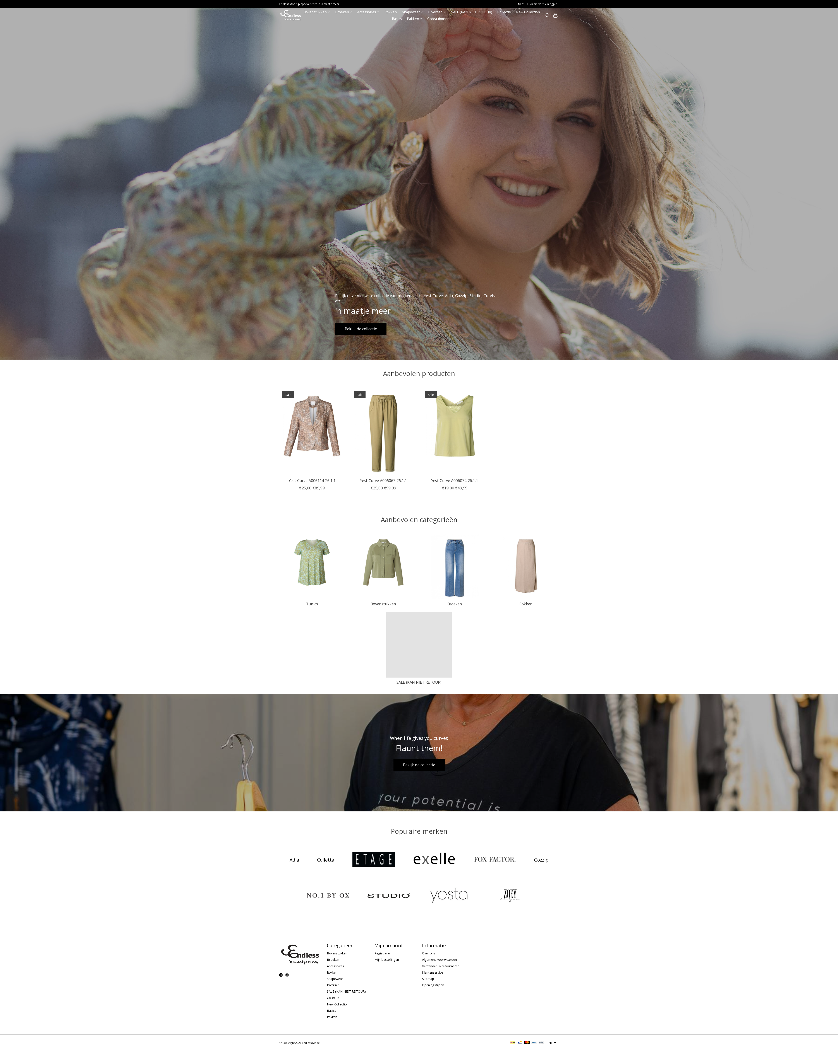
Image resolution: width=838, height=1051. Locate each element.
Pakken (332, 1017)
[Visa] (534, 1043)
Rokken (391, 12)
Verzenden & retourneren (440, 966)
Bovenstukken (383, 603)
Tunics (312, 603)
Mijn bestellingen (386, 959)
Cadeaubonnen (439, 19)
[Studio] (388, 896)
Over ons (428, 953)
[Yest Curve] (449, 896)
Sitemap (428, 978)
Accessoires (335, 966)
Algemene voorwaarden (439, 959)
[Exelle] (434, 860)
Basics (397, 19)
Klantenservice (432, 972)
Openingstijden (433, 985)
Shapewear (335, 978)
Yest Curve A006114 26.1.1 (312, 480)
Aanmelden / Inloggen (543, 4)
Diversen (333, 985)
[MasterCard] (527, 1043)
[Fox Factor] (494, 860)
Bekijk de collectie (361, 328)
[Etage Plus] (373, 860)
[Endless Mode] (290, 15)
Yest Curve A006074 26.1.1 (454, 480)
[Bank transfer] (541, 1043)
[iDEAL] (512, 1043)
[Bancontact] (519, 1043)
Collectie (504, 12)
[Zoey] (510, 896)
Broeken (454, 603)
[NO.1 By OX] (328, 896)
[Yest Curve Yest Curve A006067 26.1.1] (383, 431)
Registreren (383, 953)
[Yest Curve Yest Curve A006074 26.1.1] (454, 431)
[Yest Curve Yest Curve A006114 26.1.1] (312, 431)
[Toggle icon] (547, 15)
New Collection (528, 12)
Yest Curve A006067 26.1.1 (383, 480)
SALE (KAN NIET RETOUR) (471, 12)
